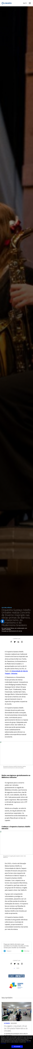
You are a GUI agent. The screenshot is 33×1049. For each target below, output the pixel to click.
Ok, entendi (17, 1046)
